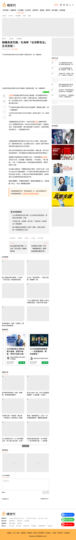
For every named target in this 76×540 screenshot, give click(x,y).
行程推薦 (19, 39)
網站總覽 (66, 533)
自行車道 (40, 238)
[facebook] (61, 5)
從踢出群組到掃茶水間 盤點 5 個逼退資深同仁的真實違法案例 (66, 85)
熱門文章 (55, 58)
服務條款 (29, 533)
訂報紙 (54, 533)
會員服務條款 (41, 526)
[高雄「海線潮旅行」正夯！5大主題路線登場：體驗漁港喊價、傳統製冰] (38, 405)
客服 (18, 533)
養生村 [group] (5, 16)
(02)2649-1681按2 (31, 518)
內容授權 (26, 521)
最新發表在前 (44, 499)
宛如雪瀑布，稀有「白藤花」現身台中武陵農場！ (13, 324)
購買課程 (56, 4)
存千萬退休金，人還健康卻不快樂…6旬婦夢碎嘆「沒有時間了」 (66, 96)
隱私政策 (50, 526)
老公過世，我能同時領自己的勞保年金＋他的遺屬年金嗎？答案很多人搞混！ (66, 90)
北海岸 (26, 238)
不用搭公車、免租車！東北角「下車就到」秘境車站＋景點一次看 (13, 416)
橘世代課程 (12, 523)
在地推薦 (21, 10)
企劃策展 (62, 10)
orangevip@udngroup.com (16, 518)
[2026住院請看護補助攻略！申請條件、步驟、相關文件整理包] (55, 69)
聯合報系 (48, 533)
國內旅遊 (12, 238)
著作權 (35, 533)
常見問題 (33, 526)
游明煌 (20, 238)
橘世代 (4, 39)
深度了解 (8, 363)
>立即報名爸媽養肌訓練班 (30, 193)
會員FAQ (19, 523)
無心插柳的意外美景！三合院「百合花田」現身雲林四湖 (12, 278)
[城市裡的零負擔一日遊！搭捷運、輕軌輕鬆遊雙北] (13, 382)
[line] (64, 5)
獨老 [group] (29, 16)
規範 (3, 492)
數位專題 (55, 10)
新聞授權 (23, 533)
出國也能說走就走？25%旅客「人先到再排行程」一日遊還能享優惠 (38, 439)
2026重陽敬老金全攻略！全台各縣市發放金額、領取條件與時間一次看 (66, 63)
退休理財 (6, 10)
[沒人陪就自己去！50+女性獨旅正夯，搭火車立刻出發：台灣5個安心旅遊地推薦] (13, 428)
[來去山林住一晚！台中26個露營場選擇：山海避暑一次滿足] (38, 382)
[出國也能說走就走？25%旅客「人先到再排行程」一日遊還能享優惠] (38, 428)
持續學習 (13, 10)
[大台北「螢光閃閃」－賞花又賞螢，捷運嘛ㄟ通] (38, 267)
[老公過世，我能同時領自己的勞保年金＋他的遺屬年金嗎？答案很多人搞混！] (55, 91)
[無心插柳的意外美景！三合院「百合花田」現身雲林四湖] (13, 267)
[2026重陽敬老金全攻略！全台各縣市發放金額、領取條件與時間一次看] (55, 64)
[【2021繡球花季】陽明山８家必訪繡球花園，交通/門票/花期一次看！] (38, 290)
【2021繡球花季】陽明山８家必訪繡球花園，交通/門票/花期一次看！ (38, 301)
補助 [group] (24, 16)
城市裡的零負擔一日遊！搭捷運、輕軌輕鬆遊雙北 (12, 394)
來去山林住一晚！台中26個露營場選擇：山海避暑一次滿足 (38, 394)
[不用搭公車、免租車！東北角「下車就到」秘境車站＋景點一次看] (13, 405)
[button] (72, 5)
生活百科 (28, 10)
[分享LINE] (4, 101)
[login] (70, 5)
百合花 (33, 238)
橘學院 (48, 10)
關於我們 (60, 533)
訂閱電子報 (26, 526)
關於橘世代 (12, 521)
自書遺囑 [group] (18, 16)
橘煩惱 (42, 10)
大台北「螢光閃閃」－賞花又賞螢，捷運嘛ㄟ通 (38, 278)
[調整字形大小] (4, 117)
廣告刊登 (19, 521)
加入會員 (11, 526)
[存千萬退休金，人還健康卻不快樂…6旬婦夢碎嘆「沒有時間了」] (55, 96)
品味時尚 (35, 10)
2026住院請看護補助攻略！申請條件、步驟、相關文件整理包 (66, 69)
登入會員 (18, 526)
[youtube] (67, 5)
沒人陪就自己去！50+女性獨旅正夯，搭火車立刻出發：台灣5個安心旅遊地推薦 (12, 439)
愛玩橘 (11, 39)
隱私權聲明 (41, 533)
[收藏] (4, 111)
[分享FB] (4, 96)
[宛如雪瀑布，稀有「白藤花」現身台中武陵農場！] (13, 313)
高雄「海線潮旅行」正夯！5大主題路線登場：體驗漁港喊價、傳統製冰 (38, 416)
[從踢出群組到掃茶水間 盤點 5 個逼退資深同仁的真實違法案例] (55, 86)
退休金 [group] (11, 16)
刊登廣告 (9, 533)
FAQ (14, 533)
